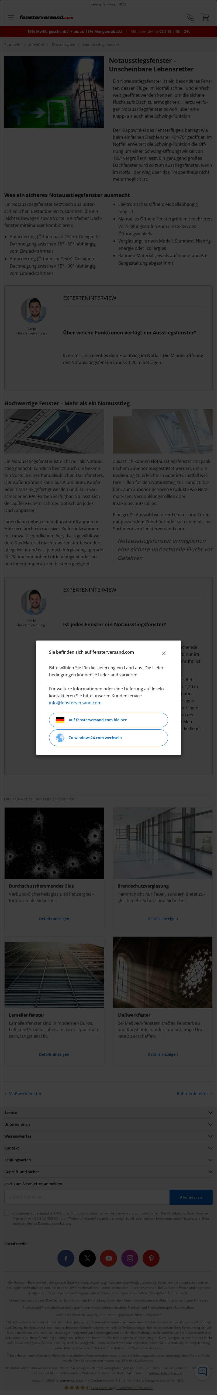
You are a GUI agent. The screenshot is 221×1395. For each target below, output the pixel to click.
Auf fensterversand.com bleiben (98, 719)
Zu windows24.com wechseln (95, 737)
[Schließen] (164, 653)
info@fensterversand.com (75, 703)
